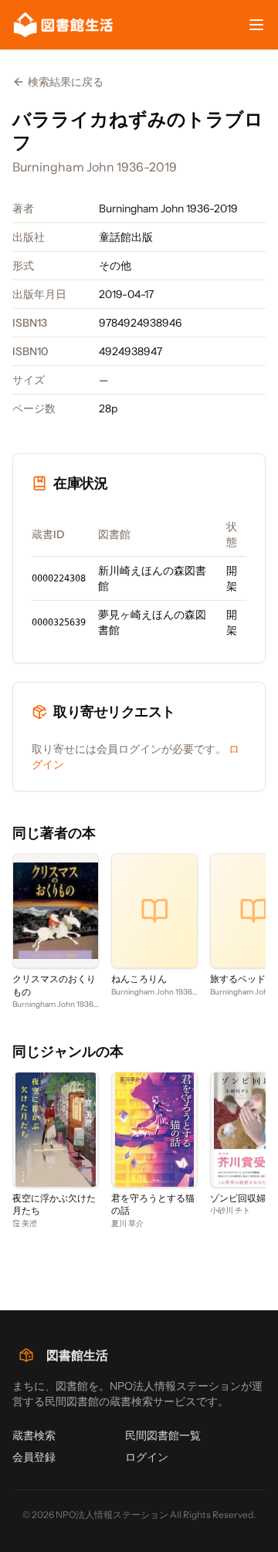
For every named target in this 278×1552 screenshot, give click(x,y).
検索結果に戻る (65, 82)
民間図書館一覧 (163, 1435)
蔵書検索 (34, 1435)
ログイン (146, 1457)
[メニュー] (256, 24)
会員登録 (34, 1457)
